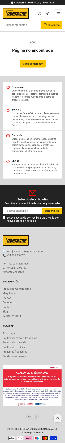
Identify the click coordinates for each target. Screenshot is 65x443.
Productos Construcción (17, 288)
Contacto (8, 307)
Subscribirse (52, 210)
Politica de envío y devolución (20, 338)
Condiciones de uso (14, 356)
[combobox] (32, 25)
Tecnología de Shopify (32, 432)
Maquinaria (9, 293)
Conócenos (9, 302)
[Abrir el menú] (58, 13)
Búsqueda (54, 25)
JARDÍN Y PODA (12, 316)
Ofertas (7, 298)
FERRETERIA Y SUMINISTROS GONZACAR (36, 429)
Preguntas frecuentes (15, 351)
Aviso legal (9, 333)
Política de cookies (14, 347)
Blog (5, 311)
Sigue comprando (32, 63)
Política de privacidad (15, 342)
